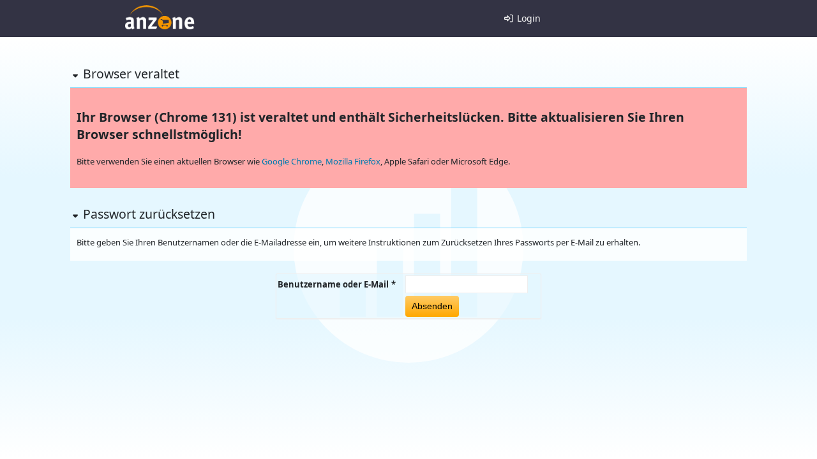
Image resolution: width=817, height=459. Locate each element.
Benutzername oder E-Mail (333, 284)
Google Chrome (292, 161)
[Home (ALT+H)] (159, 17)
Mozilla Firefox (353, 161)
